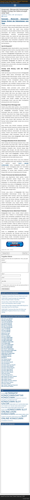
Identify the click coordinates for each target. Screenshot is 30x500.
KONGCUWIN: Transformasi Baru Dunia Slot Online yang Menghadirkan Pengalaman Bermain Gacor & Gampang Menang (14, 311)
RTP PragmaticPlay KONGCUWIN (8, 350)
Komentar (4, 262)
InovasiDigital (9, 399)
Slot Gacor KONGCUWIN (6, 337)
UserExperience (10, 420)
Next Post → (26, 253)
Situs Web (4, 281)
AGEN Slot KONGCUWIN (6, 351)
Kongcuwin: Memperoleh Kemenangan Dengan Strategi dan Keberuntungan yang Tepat (15, 11)
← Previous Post (5, 253)
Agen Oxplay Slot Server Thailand (9, 376)
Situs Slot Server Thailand (7, 386)
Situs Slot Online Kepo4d (7, 362)
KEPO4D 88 (4, 357)
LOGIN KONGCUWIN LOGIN (21, 414)
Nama (3, 273)
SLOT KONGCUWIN (5, 343)
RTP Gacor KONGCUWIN (6, 346)
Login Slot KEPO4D (5, 328)
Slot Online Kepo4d (5, 360)
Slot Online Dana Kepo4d (7, 369)
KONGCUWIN (14, 399)
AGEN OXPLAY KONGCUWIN (7, 353)
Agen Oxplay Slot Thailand (7, 377)
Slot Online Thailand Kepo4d (7, 367)
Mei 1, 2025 (11, 14)
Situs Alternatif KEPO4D (6, 327)
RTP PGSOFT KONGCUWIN (7, 349)
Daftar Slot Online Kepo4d (7, 372)
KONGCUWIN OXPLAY (6, 354)
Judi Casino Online (5, 373)
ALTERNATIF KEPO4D (6, 356)
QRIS (20, 416)
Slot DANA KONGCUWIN (6, 339)
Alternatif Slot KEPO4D (6, 320)
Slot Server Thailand (6, 383)
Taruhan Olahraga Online (7, 374)
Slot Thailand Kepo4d (6, 359)
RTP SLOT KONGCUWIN (6, 347)
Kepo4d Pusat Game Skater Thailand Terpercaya (14, 1)
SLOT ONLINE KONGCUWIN (14, 417)
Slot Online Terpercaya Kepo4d (8, 364)
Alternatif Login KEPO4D (7, 318)
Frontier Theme (26, 498)
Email (3, 277)
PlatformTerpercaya (15, 416)
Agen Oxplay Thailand (6, 379)
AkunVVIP (3, 393)
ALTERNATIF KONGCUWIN (7, 341)
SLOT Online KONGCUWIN (7, 344)
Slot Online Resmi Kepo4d (7, 366)
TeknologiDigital (4, 420)
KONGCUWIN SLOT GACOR (11, 402)
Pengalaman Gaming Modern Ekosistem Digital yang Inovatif (14, 296)
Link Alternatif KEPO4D (6, 323)
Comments (5, 16)
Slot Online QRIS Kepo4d (7, 370)
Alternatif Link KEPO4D (6, 324)
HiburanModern (4, 399)
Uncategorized (19, 14)
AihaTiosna (5, 14)
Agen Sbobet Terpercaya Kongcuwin (9, 385)
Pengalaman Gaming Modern (6, 416)
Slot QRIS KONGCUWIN (6, 340)
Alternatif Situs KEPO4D (6, 326)
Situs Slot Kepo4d (5, 363)
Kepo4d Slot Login (5, 333)
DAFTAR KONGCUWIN (12, 396)
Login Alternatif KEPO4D (7, 321)
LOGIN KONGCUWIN (8, 413)
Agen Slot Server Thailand (7, 382)
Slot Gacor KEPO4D (5, 330)
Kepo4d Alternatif (5, 334)
